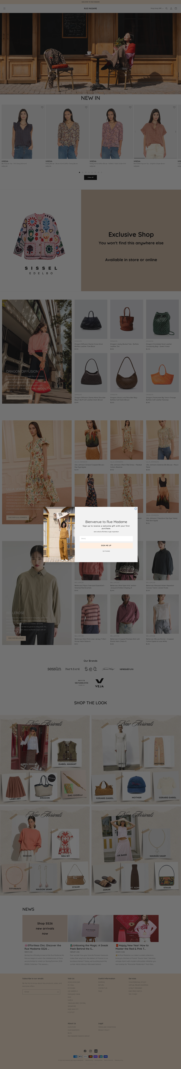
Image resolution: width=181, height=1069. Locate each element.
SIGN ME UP (106, 546)
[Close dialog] (136, 509)
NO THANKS (106, 551)
